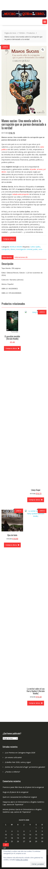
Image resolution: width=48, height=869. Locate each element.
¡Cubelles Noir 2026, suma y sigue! (18, 762)
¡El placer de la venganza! (34, 787)
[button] (44, 21)
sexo (40, 249)
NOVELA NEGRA (16, 247)
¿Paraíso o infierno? (12, 772)
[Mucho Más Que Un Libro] (24, 17)
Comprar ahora (8, 239)
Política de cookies (22, 860)
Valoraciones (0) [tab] (20, 257)
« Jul (4, 848)
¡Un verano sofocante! (13, 757)
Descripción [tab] (7, 257)
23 (42, 838)
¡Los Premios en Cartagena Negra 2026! (20, 753)
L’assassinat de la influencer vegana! (23, 797)
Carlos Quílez (35, 247)
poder (35, 249)
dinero (12, 249)
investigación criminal (24, 249)
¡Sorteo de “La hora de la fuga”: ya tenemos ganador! (25, 767)
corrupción (6, 249)
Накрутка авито (9, 802)
